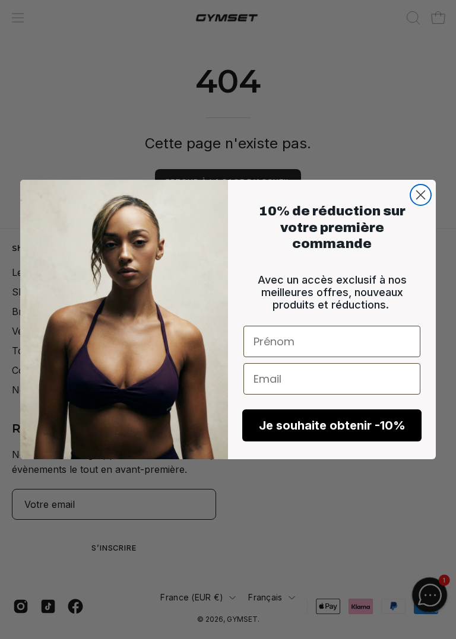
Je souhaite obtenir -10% (332, 425)
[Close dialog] (420, 195)
